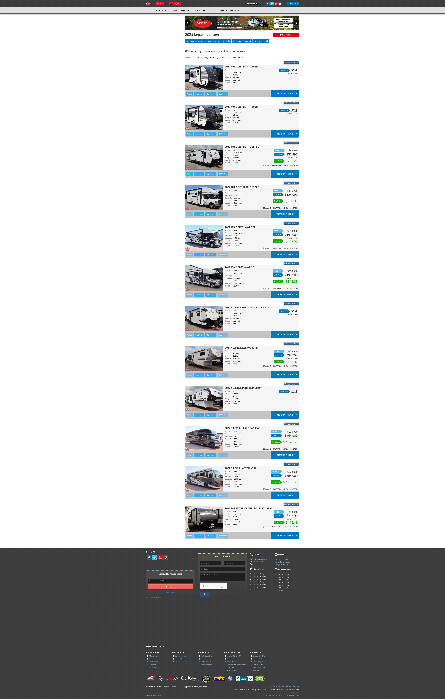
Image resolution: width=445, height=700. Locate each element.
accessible (284, 689)
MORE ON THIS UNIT (286, 93)
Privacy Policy (231, 667)
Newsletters (231, 661)
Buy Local (199, 686)
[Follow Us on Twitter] (272, 3)
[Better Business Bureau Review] (244, 678)
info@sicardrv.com (281, 559)
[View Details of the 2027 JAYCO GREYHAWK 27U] (204, 278)
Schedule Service (181, 661)
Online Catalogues (207, 659)
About (223, 10)
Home (150, 10)
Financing (185, 10)
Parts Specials (206, 661)
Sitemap (256, 670)
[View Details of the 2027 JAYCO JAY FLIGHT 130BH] (204, 77)
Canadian (166, 686)
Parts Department (207, 656)
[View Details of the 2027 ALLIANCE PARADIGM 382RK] (204, 398)
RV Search (152, 664)
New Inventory (154, 659)
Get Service (178, 652)
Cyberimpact (158, 598)
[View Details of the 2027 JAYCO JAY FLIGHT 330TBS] (204, 157)
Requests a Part (206, 664)
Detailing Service (181, 659)
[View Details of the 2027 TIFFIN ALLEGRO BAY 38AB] (204, 438)
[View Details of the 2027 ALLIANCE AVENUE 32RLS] (204, 358)
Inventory (160, 10)
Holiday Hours (258, 664)
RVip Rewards (232, 670)
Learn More (170, 592)
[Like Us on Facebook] (268, 3)
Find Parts (203, 652)
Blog (215, 10)
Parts (205, 10)
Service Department (182, 656)
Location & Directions (260, 659)
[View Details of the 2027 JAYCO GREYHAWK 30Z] (204, 238)
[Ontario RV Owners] (206, 678)
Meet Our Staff (232, 659)
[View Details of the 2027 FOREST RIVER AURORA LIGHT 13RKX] (204, 519)
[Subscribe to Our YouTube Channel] (276, 3)
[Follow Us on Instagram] (280, 3)
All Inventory (153, 656)
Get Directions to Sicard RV (156, 646)
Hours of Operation (259, 661)
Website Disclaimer (285, 686)
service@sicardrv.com (282, 562)
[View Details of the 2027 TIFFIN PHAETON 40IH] (204, 479)
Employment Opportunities (236, 664)
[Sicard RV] (148, 3)
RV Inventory (152, 652)
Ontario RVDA (175, 686)
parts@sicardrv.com (282, 564)
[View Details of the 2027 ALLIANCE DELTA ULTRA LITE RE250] (204, 318)
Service (195, 10)
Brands (173, 10)
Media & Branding (259, 667)
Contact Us (255, 652)
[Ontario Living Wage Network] (259, 678)
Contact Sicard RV (259, 656)
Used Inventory (154, 661)
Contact (234, 10)
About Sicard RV (232, 652)
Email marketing (150, 598)
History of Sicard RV (234, 656)
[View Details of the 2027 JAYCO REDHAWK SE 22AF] (204, 197)
